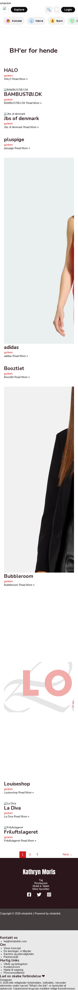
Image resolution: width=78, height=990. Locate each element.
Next (67, 854)
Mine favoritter (40, 889)
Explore (19, 9)
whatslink (5, 3)
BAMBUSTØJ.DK (23, 94)
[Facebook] (29, 895)
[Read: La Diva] (10, 803)
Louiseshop (17, 783)
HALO (11, 70)
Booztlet (14, 368)
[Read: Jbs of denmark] (14, 113)
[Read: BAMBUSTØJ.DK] (16, 89)
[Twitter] (39, 895)
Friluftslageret (21, 832)
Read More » (16, 79)
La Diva (12, 808)
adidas (11, 347)
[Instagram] (49, 895)
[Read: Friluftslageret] (13, 827)
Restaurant (40, 883)
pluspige (14, 139)
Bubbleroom (18, 576)
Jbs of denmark (21, 118)
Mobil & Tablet (41, 886)
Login (68, 9)
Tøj (41, 880)
